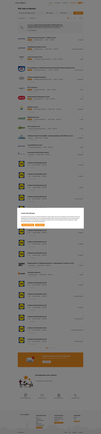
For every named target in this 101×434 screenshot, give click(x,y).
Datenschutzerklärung (40, 221)
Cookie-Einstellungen (39, 224)
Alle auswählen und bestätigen (28, 224)
